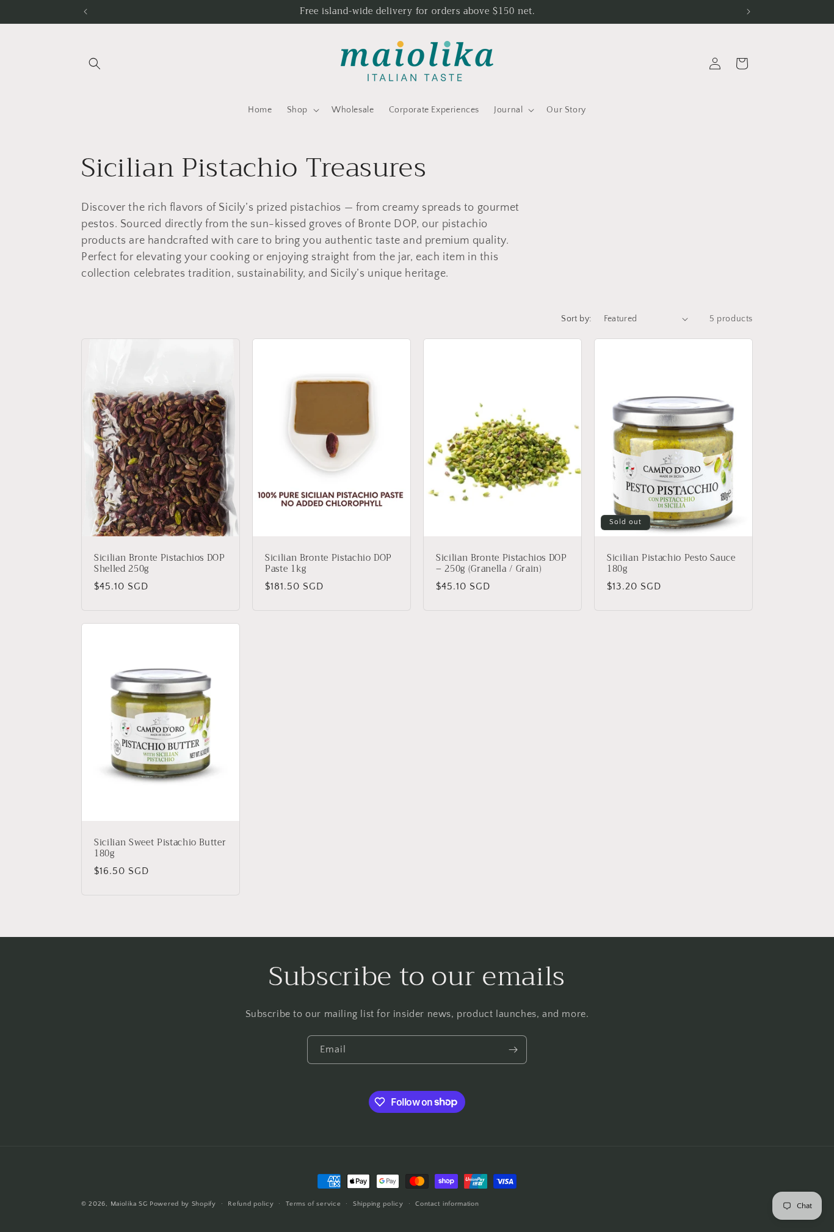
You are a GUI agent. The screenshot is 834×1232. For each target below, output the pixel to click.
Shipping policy (378, 1203)
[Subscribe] (512, 1049)
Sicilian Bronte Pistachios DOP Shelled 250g (159, 563)
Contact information (447, 1203)
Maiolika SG (129, 1204)
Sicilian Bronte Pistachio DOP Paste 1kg (328, 563)
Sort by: (576, 319)
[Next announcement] (748, 11)
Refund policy (251, 1203)
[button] (94, 63)
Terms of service (313, 1203)
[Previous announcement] (85, 11)
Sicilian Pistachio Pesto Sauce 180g (671, 563)
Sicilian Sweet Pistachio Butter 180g (160, 848)
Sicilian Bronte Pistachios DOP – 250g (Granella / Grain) (501, 563)
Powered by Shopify (183, 1204)
